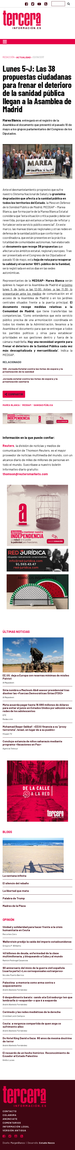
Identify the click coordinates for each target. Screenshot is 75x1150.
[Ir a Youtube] (39, 4)
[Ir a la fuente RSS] (45, 4)
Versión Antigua (14, 1130)
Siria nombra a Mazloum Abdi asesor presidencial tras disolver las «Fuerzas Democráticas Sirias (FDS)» (36, 691)
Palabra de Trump (14, 898)
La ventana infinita (14, 875)
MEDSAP (26, 405)
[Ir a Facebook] (26, 4)
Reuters (8, 446)
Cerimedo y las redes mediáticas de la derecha (32, 1011)
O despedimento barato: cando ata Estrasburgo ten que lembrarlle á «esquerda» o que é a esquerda (37, 999)
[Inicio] (22, 19)
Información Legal (16, 1126)
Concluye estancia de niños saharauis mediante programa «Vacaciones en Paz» (32, 743)
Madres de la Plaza (14, 905)
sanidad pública (43, 405)
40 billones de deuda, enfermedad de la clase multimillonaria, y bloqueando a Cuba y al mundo (33, 955)
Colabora (9, 1114)
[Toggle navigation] (5, 41)
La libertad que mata (16, 890)
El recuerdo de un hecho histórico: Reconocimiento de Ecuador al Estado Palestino (36, 1054)
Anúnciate (10, 1118)
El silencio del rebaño (16, 883)
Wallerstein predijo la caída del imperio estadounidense (37, 941)
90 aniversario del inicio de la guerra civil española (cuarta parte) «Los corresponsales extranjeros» (34, 969)
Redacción (8, 57)
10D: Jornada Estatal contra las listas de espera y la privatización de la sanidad (33, 370)
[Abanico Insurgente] (38, 598)
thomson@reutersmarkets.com (25, 474)
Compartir (15, 394)
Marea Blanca (11, 405)
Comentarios (12, 1122)
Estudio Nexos (47, 1142)
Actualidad (23, 57)
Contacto (10, 1111)
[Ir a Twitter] (32, 4)
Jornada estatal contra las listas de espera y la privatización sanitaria (30, 380)
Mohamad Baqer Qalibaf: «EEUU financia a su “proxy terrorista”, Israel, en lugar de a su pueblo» (34, 728)
